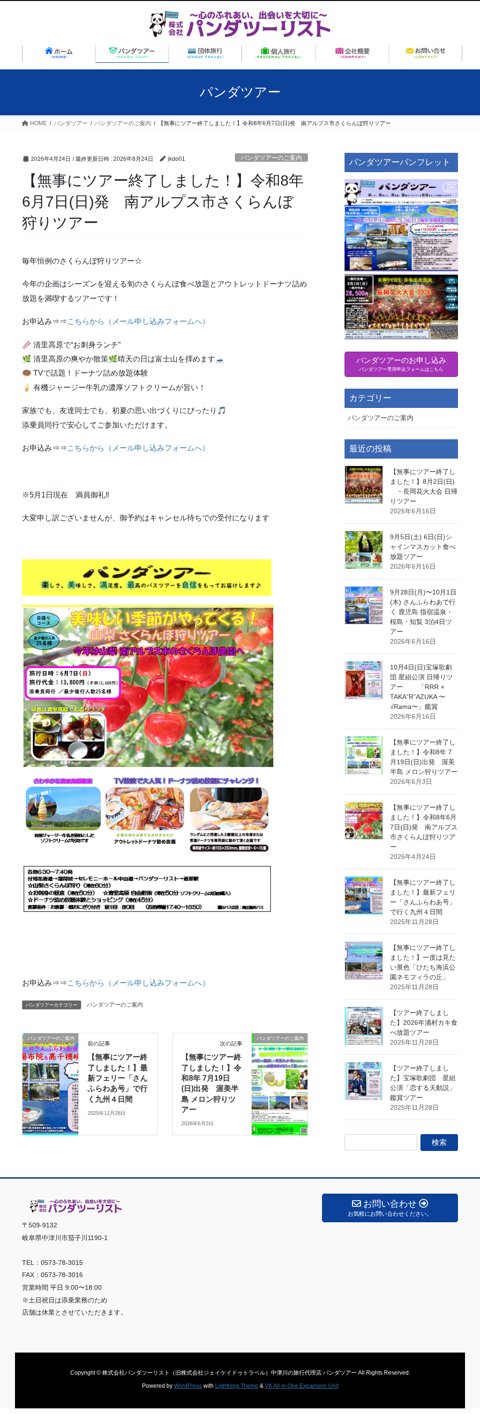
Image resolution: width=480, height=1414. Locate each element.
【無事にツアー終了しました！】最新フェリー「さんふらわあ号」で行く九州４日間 (118, 1078)
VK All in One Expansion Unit (301, 1386)
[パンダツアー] (132, 53)
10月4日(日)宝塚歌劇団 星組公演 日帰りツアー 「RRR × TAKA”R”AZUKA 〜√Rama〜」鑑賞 (421, 686)
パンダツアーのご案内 (271, 157)
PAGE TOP (459, 1363)
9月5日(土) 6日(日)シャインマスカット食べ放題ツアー (423, 546)
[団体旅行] (205, 53)
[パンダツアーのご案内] (50, 1068)
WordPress (188, 1386)
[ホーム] (59, 53)
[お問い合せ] (426, 53)
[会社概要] (353, 53)
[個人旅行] (279, 53)
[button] (401, 259)
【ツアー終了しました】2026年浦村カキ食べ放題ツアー (424, 1022)
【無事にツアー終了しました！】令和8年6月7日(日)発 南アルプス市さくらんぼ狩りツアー (424, 827)
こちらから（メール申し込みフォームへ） (146, 321)
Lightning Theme (236, 1386)
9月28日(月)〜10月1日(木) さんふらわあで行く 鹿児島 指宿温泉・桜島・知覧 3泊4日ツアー (423, 611)
